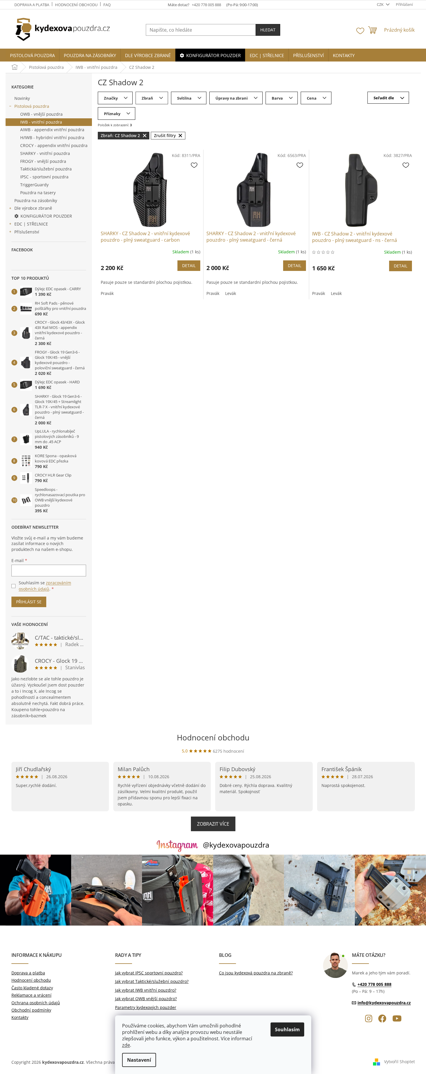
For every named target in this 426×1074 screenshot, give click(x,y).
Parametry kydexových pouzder (145, 1007)
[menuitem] (32, 55)
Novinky (22, 98)
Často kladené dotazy (32, 988)
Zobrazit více (213, 824)
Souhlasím (287, 1029)
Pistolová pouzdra (31, 106)
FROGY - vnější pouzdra (43, 161)
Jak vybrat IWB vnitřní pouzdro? (145, 990)
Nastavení (139, 1060)
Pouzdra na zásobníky (35, 200)
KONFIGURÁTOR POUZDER (46, 216)
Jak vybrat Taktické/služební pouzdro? (152, 981)
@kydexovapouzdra (236, 845)
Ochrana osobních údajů (35, 1002)
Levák (230, 293)
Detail (189, 265)
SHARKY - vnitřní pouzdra (45, 153)
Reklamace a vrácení (31, 995)
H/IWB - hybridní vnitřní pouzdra (52, 137)
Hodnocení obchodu (76, 4)
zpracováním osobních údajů (45, 585)
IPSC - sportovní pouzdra (44, 177)
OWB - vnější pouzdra (41, 114)
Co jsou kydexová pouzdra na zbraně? (256, 973)
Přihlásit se (29, 602)
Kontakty (19, 1017)
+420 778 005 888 (374, 984)
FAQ (107, 4)
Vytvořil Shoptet (399, 1061)
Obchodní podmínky (31, 1010)
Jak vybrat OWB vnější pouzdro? (146, 998)
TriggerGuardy (34, 184)
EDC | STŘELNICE (31, 224)
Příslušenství (26, 232)
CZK (380, 4)
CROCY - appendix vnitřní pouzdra (54, 145)
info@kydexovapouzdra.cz (384, 1002)
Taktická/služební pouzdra (46, 169)
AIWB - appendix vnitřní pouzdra (52, 129)
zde (126, 1045)
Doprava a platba (31, 4)
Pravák (107, 293)
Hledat (268, 30)
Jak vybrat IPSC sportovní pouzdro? (149, 973)
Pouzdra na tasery (38, 192)
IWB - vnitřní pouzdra (41, 122)
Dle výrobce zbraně (33, 208)
